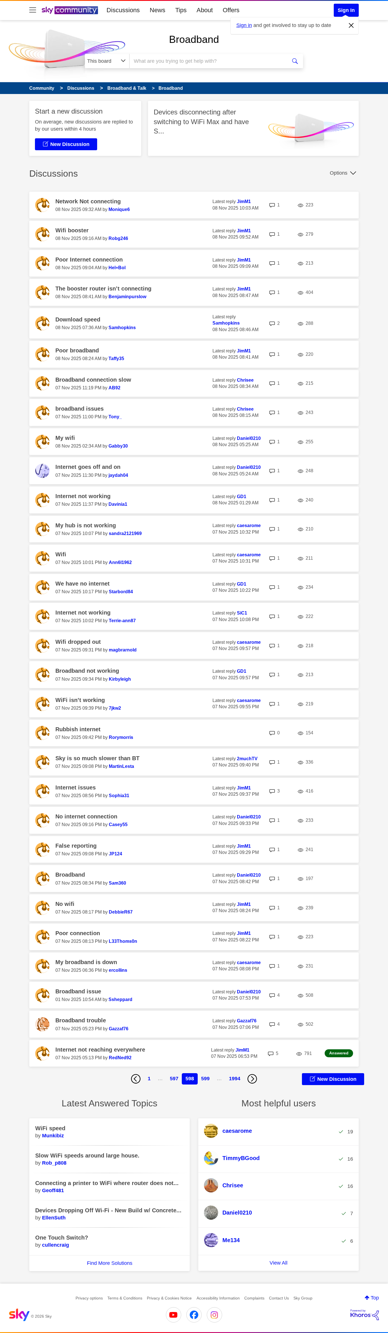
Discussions (123, 10)
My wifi (65, 438)
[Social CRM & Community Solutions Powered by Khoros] (365, 1314)
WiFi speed (50, 1128)
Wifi (60, 554)
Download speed (77, 319)
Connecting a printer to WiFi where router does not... (107, 1183)
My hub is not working (85, 525)
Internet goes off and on (87, 467)
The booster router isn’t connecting (103, 288)
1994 (234, 1078)
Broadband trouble (80, 1020)
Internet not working (82, 496)
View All (278, 1263)
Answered (339, 1053)
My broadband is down (86, 962)
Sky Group (302, 1298)
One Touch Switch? (61, 1237)
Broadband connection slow (93, 380)
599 (205, 1078)
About (205, 10)
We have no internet (82, 583)
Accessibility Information (218, 1298)
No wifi (64, 904)
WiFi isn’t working (80, 700)
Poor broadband (77, 350)
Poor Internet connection (89, 259)
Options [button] (338, 173)
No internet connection (86, 816)
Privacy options (89, 1298)
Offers (231, 10)
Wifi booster (72, 230)
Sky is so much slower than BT (97, 758)
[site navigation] (32, 10)
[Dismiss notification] (351, 25)
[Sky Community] (70, 10)
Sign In (346, 10)
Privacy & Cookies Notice (169, 1298)
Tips (181, 10)
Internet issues (75, 787)
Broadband (194, 39)
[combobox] (208, 61)
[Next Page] (252, 1079)
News (157, 10)
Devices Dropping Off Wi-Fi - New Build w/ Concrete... (108, 1210)
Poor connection (77, 933)
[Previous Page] (135, 1079)
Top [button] (375, 1298)
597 (174, 1078)
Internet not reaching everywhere (100, 1049)
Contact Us (279, 1298)
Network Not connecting (88, 201)
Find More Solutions (109, 1263)
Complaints (254, 1298)
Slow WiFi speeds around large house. (87, 1155)
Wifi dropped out (78, 642)
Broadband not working (87, 671)
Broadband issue (78, 991)
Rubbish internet (78, 729)
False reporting (76, 846)
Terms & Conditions (124, 1298)
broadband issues (79, 409)
